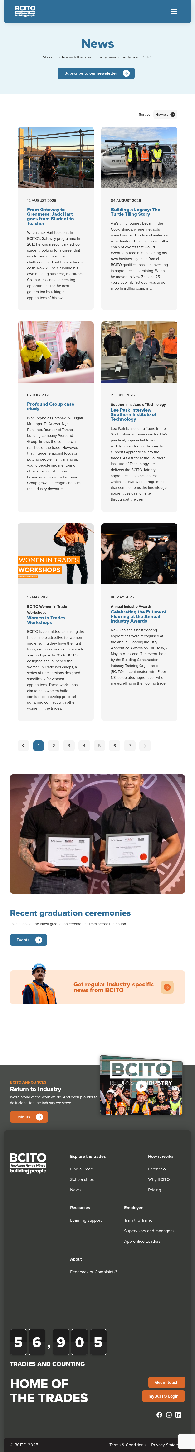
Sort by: (145, 114)
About (76, 1259)
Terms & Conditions (127, 1445)
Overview (157, 1169)
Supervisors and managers (149, 1231)
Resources (80, 1208)
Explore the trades (88, 1156)
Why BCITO (159, 1179)
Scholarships (82, 1179)
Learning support (86, 1220)
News (75, 1190)
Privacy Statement (168, 1445)
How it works (161, 1156)
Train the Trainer (139, 1220)
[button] (174, 11)
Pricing (154, 1190)
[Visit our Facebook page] (159, 1415)
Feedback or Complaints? (93, 1272)
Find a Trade (81, 1169)
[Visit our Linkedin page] (178, 1415)
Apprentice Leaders (142, 1241)
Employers (134, 1208)
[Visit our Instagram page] (169, 1415)
